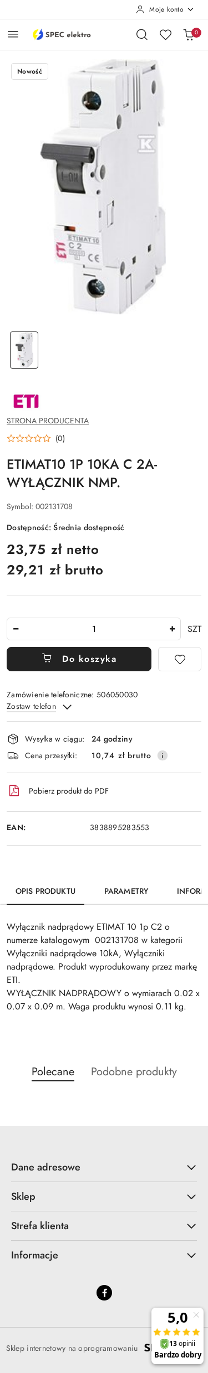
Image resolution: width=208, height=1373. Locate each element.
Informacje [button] (34, 1255)
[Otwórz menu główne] (13, 34)
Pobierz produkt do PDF (69, 790)
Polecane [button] (53, 1072)
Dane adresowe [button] (45, 1167)
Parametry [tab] (126, 891)
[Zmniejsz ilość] (15, 629)
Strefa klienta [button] (40, 1226)
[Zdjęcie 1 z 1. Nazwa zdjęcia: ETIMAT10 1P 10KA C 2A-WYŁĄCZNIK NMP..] (24, 350)
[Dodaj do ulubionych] (179, 659)
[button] (36, 438)
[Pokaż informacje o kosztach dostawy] (162, 755)
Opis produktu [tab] (45, 891)
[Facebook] (104, 1293)
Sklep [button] (23, 1196)
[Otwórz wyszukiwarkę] (142, 34)
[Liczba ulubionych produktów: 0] (165, 34)
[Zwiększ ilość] (172, 629)
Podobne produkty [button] (134, 1072)
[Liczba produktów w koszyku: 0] (188, 34)
